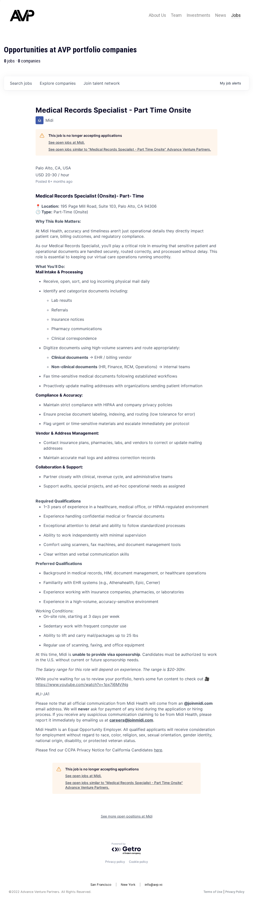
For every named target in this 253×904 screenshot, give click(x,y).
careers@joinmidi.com (131, 720)
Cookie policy (138, 862)
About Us (157, 15)
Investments (198, 15)
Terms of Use (213, 892)
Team (176, 15)
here (158, 749)
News (220, 15)
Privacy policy (115, 862)
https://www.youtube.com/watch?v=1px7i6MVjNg (82, 684)
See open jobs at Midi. (66, 142)
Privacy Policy (234, 892)
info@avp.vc (154, 884)
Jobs (236, 15)
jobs (21, 83)
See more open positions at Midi (126, 816)
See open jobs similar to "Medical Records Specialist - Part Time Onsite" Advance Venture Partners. (129, 149)
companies (58, 83)
